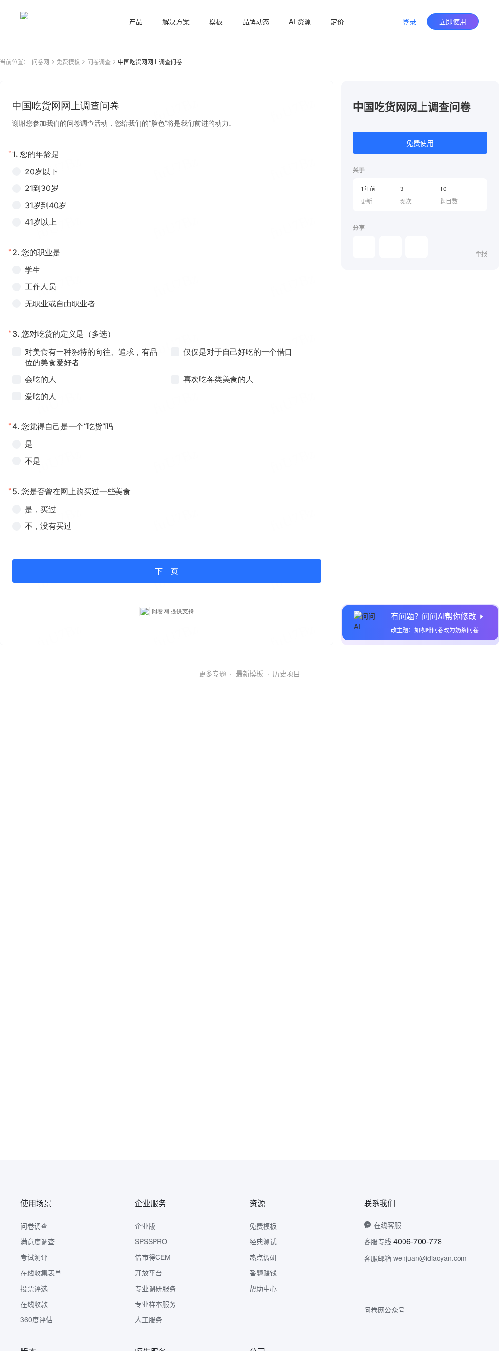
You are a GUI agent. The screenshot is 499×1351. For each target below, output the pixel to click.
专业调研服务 (155, 1288)
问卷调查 (99, 61)
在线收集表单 (40, 1272)
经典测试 (263, 1241)
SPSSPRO (151, 1241)
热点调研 (263, 1257)
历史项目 (286, 673)
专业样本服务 (155, 1304)
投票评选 (34, 1288)
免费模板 (68, 61)
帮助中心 (263, 1288)
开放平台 (148, 1272)
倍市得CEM (153, 1257)
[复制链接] (390, 247)
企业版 (145, 1226)
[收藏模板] (487, 92)
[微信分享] (364, 247)
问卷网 (40, 61)
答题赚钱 (263, 1272)
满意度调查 (37, 1241)
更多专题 (212, 673)
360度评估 (36, 1319)
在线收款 (34, 1304)
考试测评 (34, 1257)
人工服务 (148, 1319)
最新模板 (249, 673)
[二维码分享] (416, 247)
